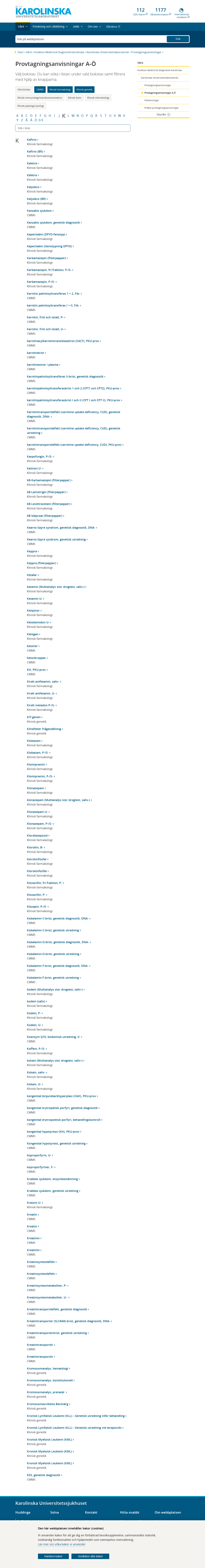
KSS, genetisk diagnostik (43, 1475)
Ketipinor (33, 610)
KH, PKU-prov (36, 670)
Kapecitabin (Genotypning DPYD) (49, 246)
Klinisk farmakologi (60, 89)
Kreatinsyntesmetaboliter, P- (46, 1285)
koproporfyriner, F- (40, 1167)
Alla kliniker (23, 89)
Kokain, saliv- (36, 1072)
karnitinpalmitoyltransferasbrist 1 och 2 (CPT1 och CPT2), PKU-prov (73, 388)
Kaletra (32, 163)
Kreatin (32, 1214)
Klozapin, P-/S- (37, 906)
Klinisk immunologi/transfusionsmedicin (39, 97)
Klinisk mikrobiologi (98, 97)
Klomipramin (36, 764)
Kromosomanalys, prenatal (46, 1392)
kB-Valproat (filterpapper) (44, 516)
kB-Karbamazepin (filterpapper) (48, 480)
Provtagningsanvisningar (146, 52)
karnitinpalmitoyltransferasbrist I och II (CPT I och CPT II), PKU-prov (73, 400)
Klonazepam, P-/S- (39, 824)
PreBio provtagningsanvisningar (161, 107)
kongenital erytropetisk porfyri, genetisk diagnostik (62, 1108)
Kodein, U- (34, 1025)
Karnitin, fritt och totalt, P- (45, 317)
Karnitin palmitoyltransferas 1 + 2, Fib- (53, 293)
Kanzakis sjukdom (39, 211)
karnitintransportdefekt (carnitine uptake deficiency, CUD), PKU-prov (74, 445)
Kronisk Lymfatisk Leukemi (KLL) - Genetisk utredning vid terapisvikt (74, 1428)
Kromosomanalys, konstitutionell (50, 1380)
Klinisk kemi (74, 97)
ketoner (32, 646)
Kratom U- (34, 1203)
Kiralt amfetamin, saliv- (43, 681)
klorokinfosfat (36, 859)
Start (21, 52)
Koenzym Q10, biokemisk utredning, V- (53, 1037)
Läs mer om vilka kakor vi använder (62, 1544)
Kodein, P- (34, 1013)
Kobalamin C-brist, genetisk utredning (53, 930)
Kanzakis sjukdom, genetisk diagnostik (53, 222)
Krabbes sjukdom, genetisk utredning (52, 1191)
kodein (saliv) (36, 1001)
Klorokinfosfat (37, 871)
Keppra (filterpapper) (41, 563)
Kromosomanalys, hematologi (47, 1368)
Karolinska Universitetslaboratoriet (107, 52)
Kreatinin (33, 1238)
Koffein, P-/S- (36, 1049)
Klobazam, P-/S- (38, 752)
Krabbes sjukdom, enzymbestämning (52, 1179)
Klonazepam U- (37, 812)
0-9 (41, 120)
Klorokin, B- (35, 847)
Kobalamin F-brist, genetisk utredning (53, 977)
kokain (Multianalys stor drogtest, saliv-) (54, 1060)
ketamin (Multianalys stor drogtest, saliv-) (56, 587)
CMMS (40, 89)
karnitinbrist (35, 353)
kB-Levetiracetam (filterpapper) (48, 504)
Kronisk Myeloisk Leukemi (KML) (49, 1439)
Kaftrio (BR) (35, 151)
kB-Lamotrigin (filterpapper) (46, 492)
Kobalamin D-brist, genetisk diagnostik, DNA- (58, 942)
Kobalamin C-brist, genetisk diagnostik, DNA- (58, 918)
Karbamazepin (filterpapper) (46, 258)
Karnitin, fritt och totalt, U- (45, 329)
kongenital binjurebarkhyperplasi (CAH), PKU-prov (61, 1096)
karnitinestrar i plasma (42, 365)
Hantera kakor (53, 1556)
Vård (29, 52)
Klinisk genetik (84, 89)
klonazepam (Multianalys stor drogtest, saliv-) (58, 800)
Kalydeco (33, 187)
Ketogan (32, 634)
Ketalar (32, 575)
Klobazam (34, 741)
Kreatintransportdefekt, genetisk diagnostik (57, 1309)
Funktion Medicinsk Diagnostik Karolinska (59, 52)
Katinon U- (34, 468)
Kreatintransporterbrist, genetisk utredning (57, 1333)
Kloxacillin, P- (36, 895)
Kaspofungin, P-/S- (39, 456)
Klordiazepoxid (37, 835)
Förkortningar (151, 100)
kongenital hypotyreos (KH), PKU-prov (53, 1131)
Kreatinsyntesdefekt (41, 1262)
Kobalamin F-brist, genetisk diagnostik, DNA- (57, 966)
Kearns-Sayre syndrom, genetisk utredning (56, 539)
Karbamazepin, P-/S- (41, 282)
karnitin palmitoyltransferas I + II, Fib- (53, 305)
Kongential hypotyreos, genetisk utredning (56, 1143)
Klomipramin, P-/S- (40, 776)
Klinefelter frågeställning (44, 729)
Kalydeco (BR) (36, 199)
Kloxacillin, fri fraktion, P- (44, 883)
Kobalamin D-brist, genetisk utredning (53, 954)
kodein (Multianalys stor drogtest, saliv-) (55, 989)
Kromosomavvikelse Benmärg (47, 1404)
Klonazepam (35, 788)
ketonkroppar (36, 658)
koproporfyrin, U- (39, 1155)
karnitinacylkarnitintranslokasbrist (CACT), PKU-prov (63, 341)
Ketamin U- (34, 599)
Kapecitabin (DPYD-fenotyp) (46, 234)
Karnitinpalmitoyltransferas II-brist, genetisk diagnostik (65, 376)
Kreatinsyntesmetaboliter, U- (47, 1297)
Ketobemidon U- (38, 622)
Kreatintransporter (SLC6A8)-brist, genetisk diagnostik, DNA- (68, 1321)
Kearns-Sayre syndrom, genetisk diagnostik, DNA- (61, 527)
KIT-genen (34, 717)
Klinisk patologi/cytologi (30, 105)
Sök (178, 39)
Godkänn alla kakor (90, 1556)
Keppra (32, 551)
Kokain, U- (34, 1084)
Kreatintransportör (40, 1345)
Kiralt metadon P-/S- (41, 705)
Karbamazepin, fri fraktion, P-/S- (49, 270)
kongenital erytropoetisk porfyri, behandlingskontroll (63, 1120)
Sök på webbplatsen (30, 39)
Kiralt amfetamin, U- (41, 693)
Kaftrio (32, 139)
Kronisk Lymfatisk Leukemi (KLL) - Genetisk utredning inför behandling (76, 1416)
